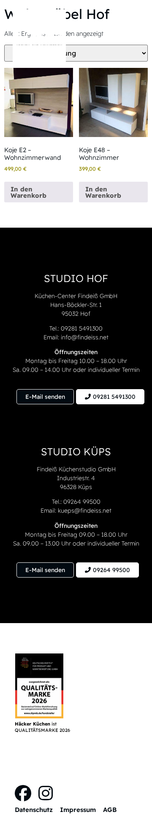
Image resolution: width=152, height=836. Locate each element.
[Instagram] (45, 793)
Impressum (78, 810)
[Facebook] (23, 793)
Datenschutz (34, 810)
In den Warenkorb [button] (28, 192)
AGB (110, 810)
